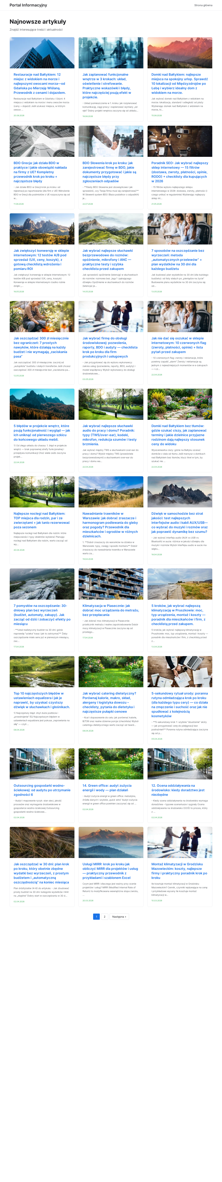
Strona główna (203, 5)
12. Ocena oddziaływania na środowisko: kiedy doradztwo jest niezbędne (178, 790)
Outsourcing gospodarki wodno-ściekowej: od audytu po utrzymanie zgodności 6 (42, 790)
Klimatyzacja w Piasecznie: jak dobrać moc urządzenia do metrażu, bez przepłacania (111, 610)
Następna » (119, 916)
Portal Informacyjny (28, 5)
